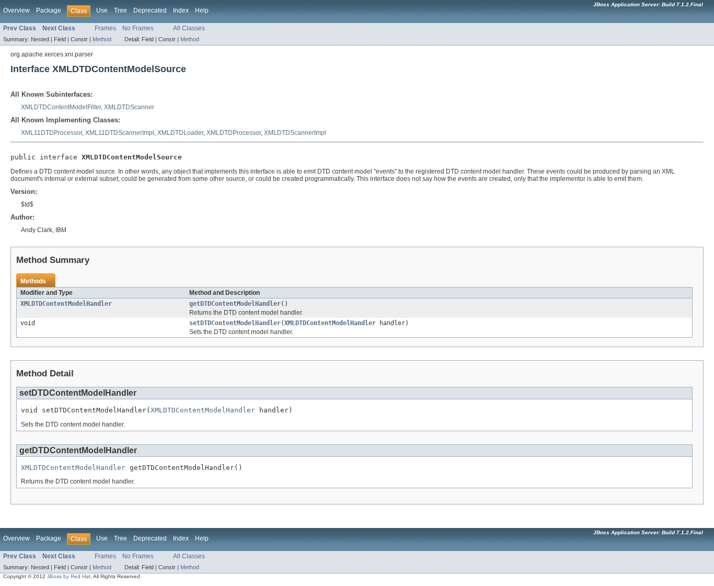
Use (102, 10)
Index (181, 10)
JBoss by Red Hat (68, 576)
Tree (120, 10)
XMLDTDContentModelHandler (66, 303)
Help (202, 10)
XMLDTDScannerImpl (295, 132)
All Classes (189, 28)
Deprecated (150, 10)
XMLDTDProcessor (233, 132)
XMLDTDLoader (180, 132)
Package (48, 10)
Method (102, 39)
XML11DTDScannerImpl (119, 132)
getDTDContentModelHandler (235, 303)
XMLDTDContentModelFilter (61, 107)
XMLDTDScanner (129, 107)
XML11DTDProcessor (51, 132)
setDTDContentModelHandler (235, 323)
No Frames (138, 28)
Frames (105, 28)
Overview (16, 10)
